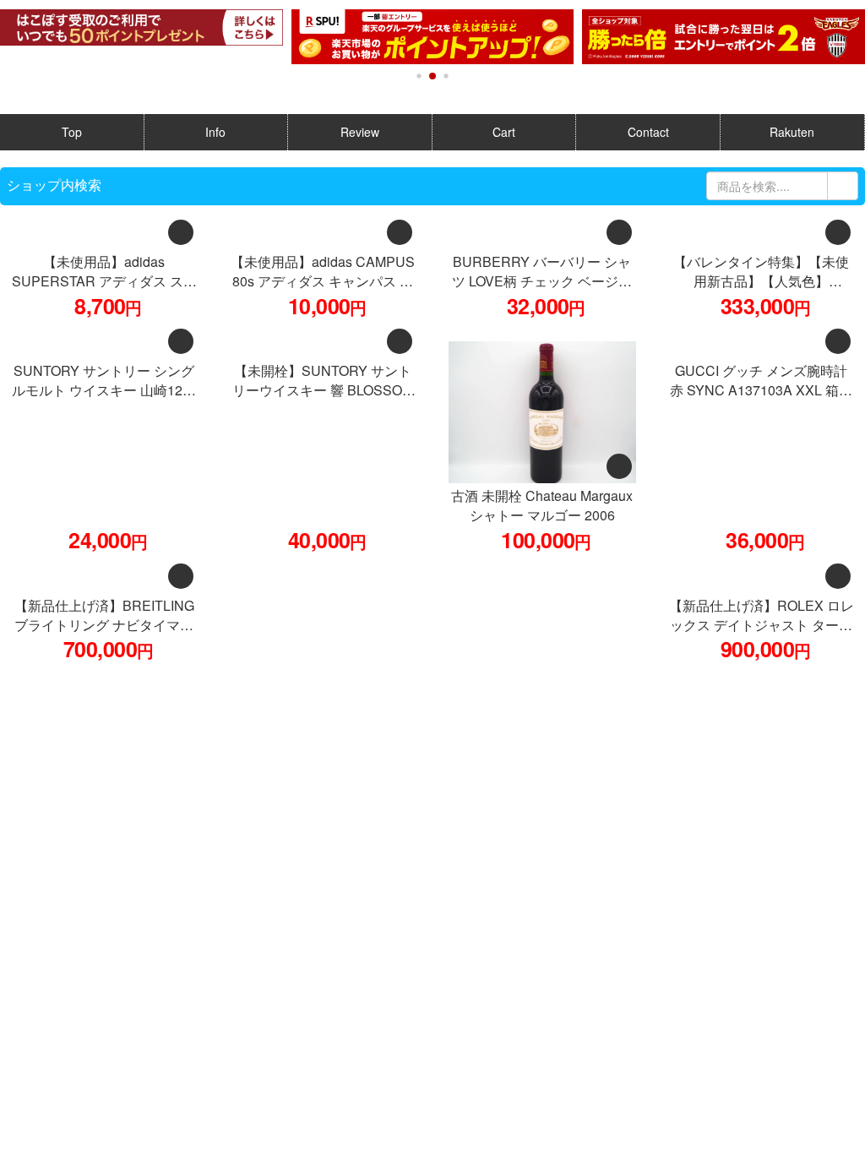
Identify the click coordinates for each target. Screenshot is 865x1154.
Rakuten (792, 131)
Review (359, 131)
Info (215, 131)
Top (72, 131)
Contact (648, 131)
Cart (503, 131)
